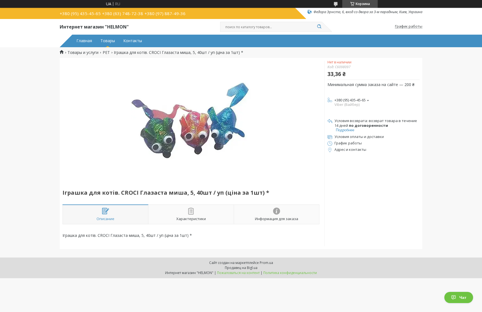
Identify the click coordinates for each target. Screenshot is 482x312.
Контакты (132, 41)
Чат (462, 297)
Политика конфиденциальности (290, 272)
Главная (84, 41)
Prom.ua (266, 262)
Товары (107, 41)
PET (106, 52)
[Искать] (319, 27)
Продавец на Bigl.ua (241, 267)
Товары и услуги (83, 52)
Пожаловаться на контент (238, 272)
